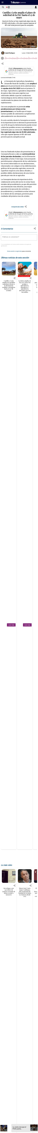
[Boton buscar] (3, 7)
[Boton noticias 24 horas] (8, 7)
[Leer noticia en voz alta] (2, 58)
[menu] (2, 2)
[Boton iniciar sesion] (36, 7)
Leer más (11, 625)
